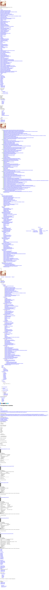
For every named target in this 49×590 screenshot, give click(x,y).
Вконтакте (3, 398)
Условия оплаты (2, 565)
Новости (1, 553)
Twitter (3, 101)
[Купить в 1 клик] (0, 447)
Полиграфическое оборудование (9, 322)
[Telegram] (8, 403)
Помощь (1, 564)
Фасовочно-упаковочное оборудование (10, 287)
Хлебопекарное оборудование (40, 411)
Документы (1, 556)
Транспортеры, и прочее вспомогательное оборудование (22, 415)
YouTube (3, 400)
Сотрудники (2, 557)
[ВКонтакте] (0, 403)
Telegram (3, 102)
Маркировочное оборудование (9, 304)
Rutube (3, 103)
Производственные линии (11, 415)
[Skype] (7, 403)
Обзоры (1, 568)
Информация (2, 558)
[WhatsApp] (6, 403)
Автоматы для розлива (44, 415)
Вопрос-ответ (2, 567)
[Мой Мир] (2, 403)
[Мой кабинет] (0, 269)
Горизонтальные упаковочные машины (5, 414)
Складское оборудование (14, 411)
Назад (5, 284)
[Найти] (1, 8)
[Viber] (5, 403)
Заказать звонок (5, 395)
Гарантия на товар (2, 562)
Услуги (1, 550)
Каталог (4, 285)
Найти (1, 581)
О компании (2, 552)
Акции (1, 549)
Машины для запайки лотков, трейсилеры (35, 415)
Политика (1, 563)
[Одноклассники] (1, 403)
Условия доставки (2, 561)
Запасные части (7, 346)
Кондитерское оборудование (8, 333)
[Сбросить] (0, 443)
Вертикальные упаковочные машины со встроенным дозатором (19, 414)
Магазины (1, 560)
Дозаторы (6, 298)
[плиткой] (0, 422)
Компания (1, 551)
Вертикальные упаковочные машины (32, 414)
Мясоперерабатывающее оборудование (10, 315)
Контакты (1, 554)
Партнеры (1, 555)
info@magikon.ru (3, 99)
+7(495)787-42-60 (2, 85)
